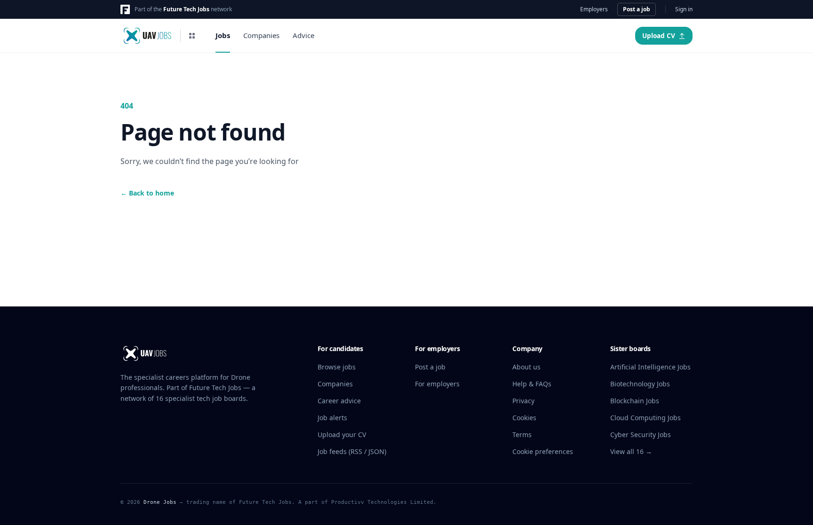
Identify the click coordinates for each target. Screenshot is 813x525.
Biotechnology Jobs (640, 383)
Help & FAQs (531, 383)
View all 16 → (631, 451)
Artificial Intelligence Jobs (650, 366)
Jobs (222, 35)
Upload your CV (342, 434)
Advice (303, 35)
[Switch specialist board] (192, 35)
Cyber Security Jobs (640, 434)
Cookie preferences (542, 451)
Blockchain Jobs (634, 400)
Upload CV (658, 35)
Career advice (339, 400)
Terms (522, 434)
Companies (261, 35)
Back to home (147, 192)
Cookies (524, 417)
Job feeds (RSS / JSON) (352, 451)
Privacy (523, 400)
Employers (594, 9)
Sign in (684, 9)
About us (526, 366)
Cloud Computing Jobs (645, 417)
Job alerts (332, 417)
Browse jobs (337, 366)
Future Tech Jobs (186, 9)
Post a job (636, 9)
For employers (437, 383)
